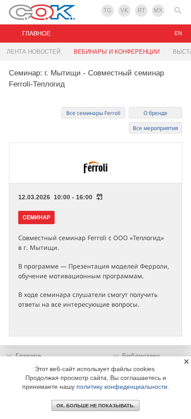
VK (124, 10)
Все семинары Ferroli (93, 113)
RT (141, 10)
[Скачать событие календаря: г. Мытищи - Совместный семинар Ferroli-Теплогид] (97, 197)
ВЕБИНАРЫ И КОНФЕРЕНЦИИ (116, 51)
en (178, 33)
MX (158, 10)
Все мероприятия (155, 128)
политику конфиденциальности (121, 386)
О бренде (155, 113)
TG (107, 10)
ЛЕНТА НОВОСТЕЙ (33, 51)
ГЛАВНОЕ (36, 33)
